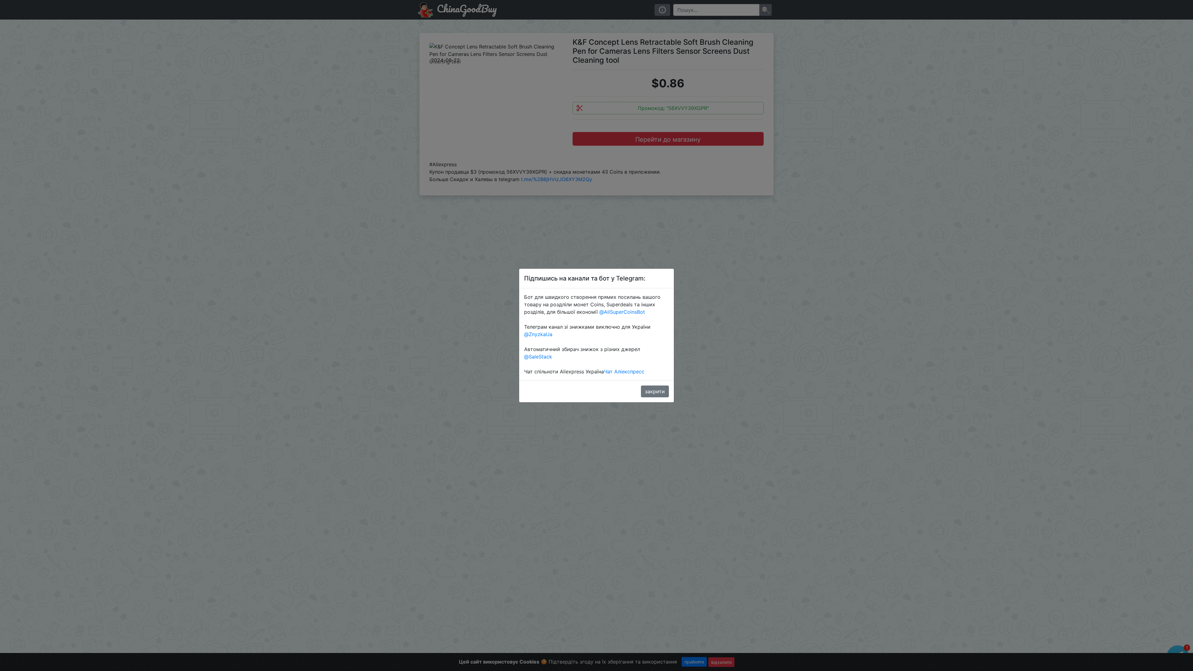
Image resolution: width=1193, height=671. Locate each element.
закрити (655, 391)
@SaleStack (538, 357)
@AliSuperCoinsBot (622, 312)
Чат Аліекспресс (624, 371)
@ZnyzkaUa (538, 334)
